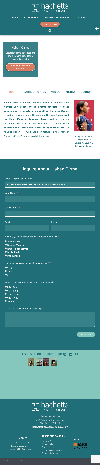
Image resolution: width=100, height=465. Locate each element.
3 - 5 (9, 271)
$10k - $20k (13, 294)
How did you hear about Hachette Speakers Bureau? (31, 237)
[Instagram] (64, 354)
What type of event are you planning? (24, 308)
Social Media (14, 252)
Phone (54, 222)
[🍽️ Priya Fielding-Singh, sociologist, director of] (31, 362)
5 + (9, 274)
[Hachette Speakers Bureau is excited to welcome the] (38, 362)
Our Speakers (29, 17)
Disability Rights (83, 139)
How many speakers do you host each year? (27, 263)
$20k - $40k (13, 297)
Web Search (13, 241)
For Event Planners (73, 17)
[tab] (12, 92)
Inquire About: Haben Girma (18, 179)
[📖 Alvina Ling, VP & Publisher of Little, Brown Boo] (46, 362)
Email (8, 222)
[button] (96, 29)
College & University (83, 136)
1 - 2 (9, 267)
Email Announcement (18, 248)
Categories (47, 17)
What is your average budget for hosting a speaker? (31, 282)
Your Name (11, 193)
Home (15, 17)
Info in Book (13, 255)
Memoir (88, 146)
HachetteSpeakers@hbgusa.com (50, 426)
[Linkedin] (70, 354)
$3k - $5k (12, 287)
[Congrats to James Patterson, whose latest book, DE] (54, 362)
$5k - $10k (12, 290)
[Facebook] (76, 354)
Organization (11, 208)
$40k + (11, 301)
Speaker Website (15, 245)
